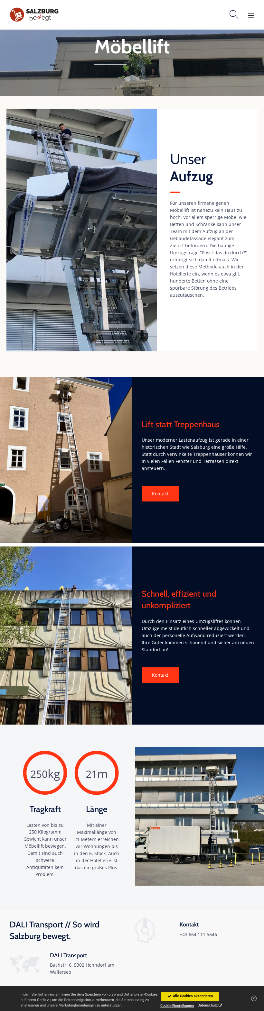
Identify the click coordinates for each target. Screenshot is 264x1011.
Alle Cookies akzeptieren (192, 996)
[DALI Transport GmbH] (34, 14)
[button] (160, 493)
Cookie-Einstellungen (177, 1004)
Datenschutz (208, 1005)
